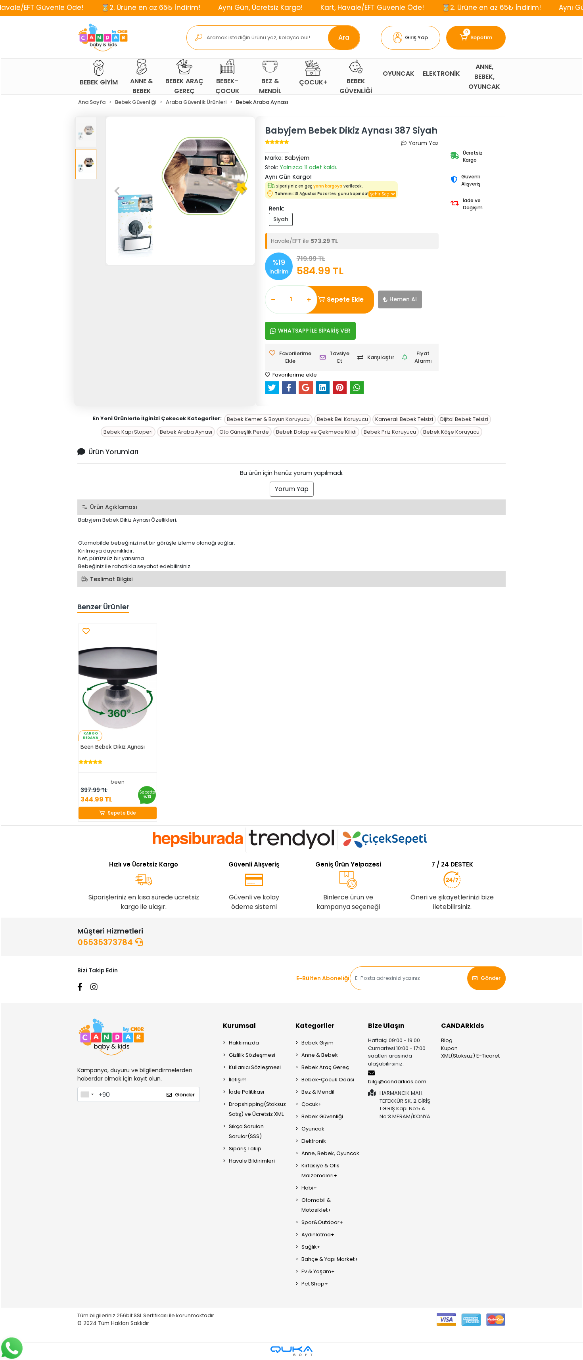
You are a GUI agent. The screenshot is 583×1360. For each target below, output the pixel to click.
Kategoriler (314, 1025)
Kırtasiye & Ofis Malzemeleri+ (320, 1170)
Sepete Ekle (345, 299)
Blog (447, 1040)
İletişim (238, 1079)
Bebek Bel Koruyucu (342, 419)
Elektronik (313, 1141)
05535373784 (106, 942)
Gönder (491, 978)
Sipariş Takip (245, 1148)
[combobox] (87, 1094)
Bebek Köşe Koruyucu (451, 432)
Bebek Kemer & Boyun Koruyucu (268, 419)
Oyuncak (312, 1128)
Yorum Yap (292, 489)
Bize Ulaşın (386, 1025)
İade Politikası (246, 1092)
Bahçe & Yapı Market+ (329, 1259)
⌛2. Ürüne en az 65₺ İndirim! (150, 7)
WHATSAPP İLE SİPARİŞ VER (314, 331)
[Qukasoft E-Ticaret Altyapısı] (291, 1351)
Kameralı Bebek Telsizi (404, 419)
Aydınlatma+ (317, 1234)
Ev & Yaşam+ (318, 1271)
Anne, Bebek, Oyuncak (330, 1153)
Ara (343, 37)
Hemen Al (403, 299)
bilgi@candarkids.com (397, 1081)
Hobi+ (309, 1188)
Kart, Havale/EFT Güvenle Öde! (372, 7)
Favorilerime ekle (294, 375)
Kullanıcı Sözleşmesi (255, 1067)
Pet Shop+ (314, 1283)
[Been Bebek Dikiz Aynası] (118, 682)
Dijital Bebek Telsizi (464, 419)
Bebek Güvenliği (322, 1116)
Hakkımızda (244, 1042)
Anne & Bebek (319, 1055)
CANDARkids (462, 1025)
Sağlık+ (310, 1247)
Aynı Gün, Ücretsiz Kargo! (260, 7)
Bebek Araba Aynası (186, 432)
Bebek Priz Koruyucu (390, 432)
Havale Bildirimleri (252, 1161)
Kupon (449, 1048)
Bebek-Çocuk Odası (327, 1079)
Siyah (280, 219)
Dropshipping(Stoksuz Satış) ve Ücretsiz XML (257, 1109)
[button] (410, 38)
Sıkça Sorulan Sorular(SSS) (246, 1131)
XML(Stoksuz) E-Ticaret (470, 1056)
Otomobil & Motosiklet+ (316, 1205)
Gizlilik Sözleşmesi (252, 1055)
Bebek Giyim (317, 1042)
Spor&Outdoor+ (322, 1222)
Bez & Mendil (317, 1092)
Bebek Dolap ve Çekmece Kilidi (316, 432)
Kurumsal (239, 1025)
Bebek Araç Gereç (325, 1067)
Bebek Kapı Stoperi (128, 432)
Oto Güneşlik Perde (244, 432)
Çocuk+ (311, 1104)
